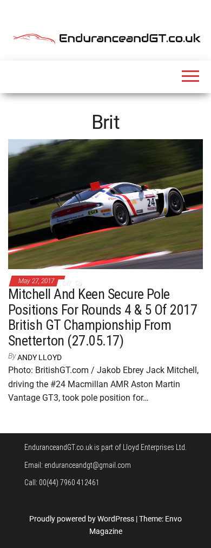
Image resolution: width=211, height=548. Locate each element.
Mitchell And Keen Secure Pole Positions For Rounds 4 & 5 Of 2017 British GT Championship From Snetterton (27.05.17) (102, 317)
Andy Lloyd (39, 357)
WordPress (115, 518)
